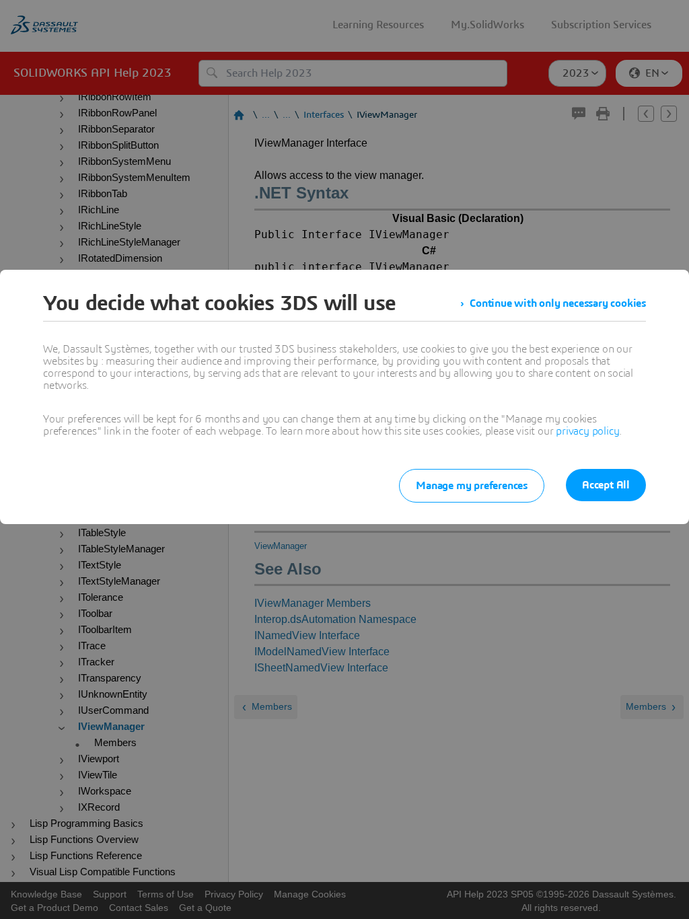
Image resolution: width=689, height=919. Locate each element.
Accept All (606, 485)
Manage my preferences (472, 485)
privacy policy (587, 431)
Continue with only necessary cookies (558, 303)
